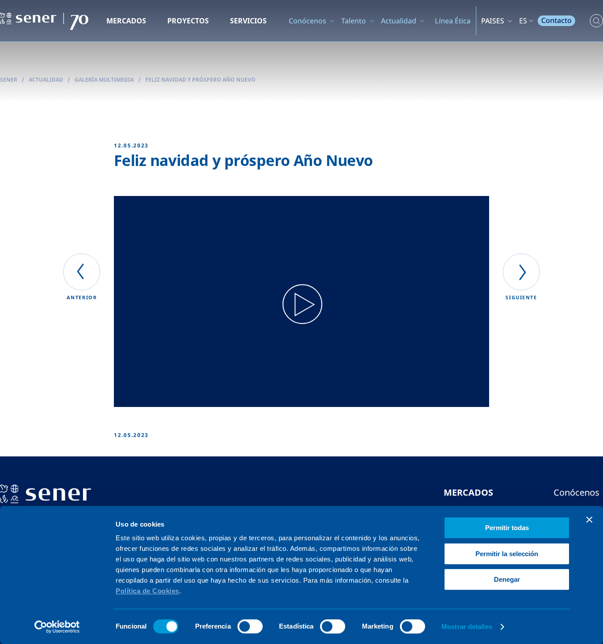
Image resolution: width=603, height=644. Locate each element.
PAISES (492, 21)
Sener (8, 79)
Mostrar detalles (466, 626)
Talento (353, 21)
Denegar (507, 579)
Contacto (556, 20)
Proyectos (188, 21)
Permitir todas (507, 527)
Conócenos (307, 21)
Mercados (126, 21)
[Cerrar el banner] (589, 519)
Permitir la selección (506, 553)
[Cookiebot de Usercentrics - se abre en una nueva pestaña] (57, 626)
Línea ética (453, 21)
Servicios (248, 21)
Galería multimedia (104, 79)
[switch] (250, 626)
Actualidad (398, 21)
